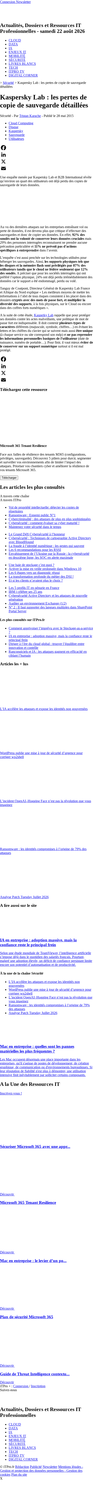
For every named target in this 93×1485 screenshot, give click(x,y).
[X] (46, 161)
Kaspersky (16, 131)
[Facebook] (46, 147)
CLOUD (15, 40)
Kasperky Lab (43, 315)
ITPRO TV (16, 71)
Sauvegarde (17, 135)
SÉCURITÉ (17, 60)
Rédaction (22, 1467)
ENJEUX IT (17, 52)
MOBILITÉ (17, 56)
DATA (13, 44)
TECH (13, 67)
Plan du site (19, 1474)
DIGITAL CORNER (23, 75)
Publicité (36, 1467)
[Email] (46, 168)
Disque (13, 127)
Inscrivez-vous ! (11, 1093)
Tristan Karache (30, 116)
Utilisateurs (16, 139)
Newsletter (50, 1467)
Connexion (21, 1386)
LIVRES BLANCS (22, 64)
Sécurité (8, 83)
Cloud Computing (21, 123)
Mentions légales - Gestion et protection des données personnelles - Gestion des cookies (41, 1470)
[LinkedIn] (46, 154)
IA (10, 48)
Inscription (38, 1386)
